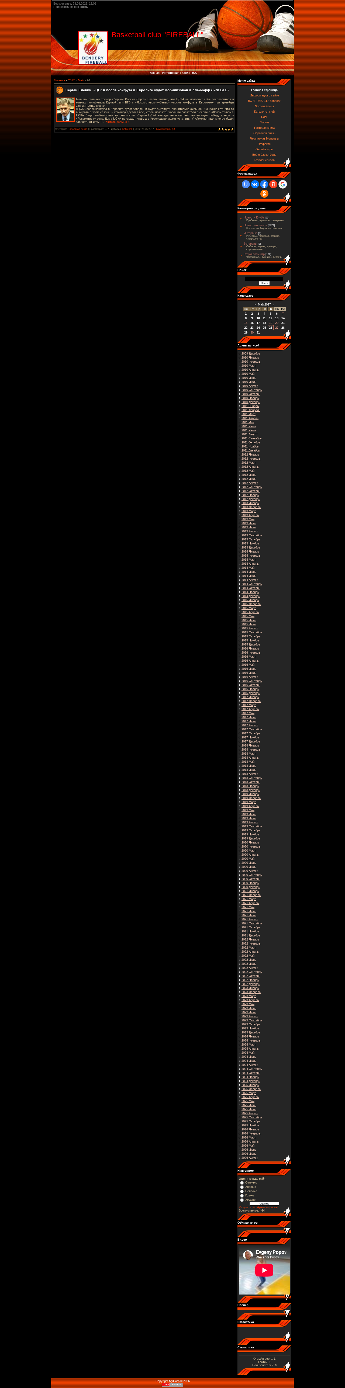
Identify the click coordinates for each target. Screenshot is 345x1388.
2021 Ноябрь (250, 931)
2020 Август (250, 870)
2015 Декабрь (251, 644)
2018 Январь (250, 745)
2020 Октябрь (251, 878)
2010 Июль (249, 381)
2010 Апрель (250, 369)
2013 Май (248, 519)
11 (264, 318)
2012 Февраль (251, 458)
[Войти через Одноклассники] (264, 194)
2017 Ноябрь (250, 737)
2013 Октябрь (251, 539)
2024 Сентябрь (252, 1068)
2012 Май (248, 470)
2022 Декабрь (251, 984)
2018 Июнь (249, 765)
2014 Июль (249, 575)
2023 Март (249, 996)
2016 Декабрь (251, 693)
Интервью (250, 233)
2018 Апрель (250, 757)
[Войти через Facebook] (264, 184)
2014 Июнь (249, 571)
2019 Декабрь (251, 838)
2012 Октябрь (251, 490)
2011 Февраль (251, 410)
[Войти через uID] (246, 184)
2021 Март (249, 899)
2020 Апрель (250, 854)
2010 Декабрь (251, 402)
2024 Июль (249, 1060)
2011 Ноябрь (250, 446)
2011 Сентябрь (252, 438)
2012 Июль (249, 478)
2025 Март (249, 1093)
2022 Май (248, 955)
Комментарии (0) (165, 129)
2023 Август (250, 1016)
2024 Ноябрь (250, 1076)
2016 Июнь (249, 668)
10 (258, 318)
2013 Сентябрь (252, 535)
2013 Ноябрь (250, 543)
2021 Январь (250, 891)
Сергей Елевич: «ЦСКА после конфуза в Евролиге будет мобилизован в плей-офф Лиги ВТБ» (147, 90)
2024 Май (248, 1052)
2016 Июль (249, 672)
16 (252, 322)
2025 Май (248, 1101)
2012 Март (249, 462)
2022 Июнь (249, 959)
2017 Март (249, 705)
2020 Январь (250, 842)
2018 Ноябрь (250, 785)
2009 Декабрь (251, 353)
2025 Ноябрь (250, 1125)
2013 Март (249, 511)
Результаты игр (254, 254)
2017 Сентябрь (252, 729)
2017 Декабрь (251, 741)
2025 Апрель (250, 1097)
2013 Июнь (249, 523)
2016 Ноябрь (250, 688)
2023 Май (248, 1004)
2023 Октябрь (251, 1024)
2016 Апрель (250, 660)
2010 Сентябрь (252, 389)
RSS (194, 72)
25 (264, 327)
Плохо (249, 1195)
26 (270, 327)
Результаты (247, 1207)
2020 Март (249, 850)
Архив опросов (267, 1207)
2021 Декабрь (251, 935)
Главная (154, 72)
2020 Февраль (251, 846)
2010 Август (250, 385)
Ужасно (250, 1199)
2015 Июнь (249, 620)
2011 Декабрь (251, 450)
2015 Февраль (251, 604)
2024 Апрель (250, 1048)
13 (276, 318)
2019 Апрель (250, 806)
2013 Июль (249, 527)
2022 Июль (249, 963)
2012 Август (250, 482)
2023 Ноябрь (250, 1028)
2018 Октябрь (251, 781)
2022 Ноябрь (250, 979)
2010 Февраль (251, 361)
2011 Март (249, 414)
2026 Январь (250, 1129)
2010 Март (249, 365)
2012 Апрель (250, 466)
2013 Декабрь (251, 547)
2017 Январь (250, 697)
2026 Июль (249, 1153)
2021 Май (248, 907)
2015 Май (248, 616)
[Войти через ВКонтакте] (255, 184)
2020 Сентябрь (252, 874)
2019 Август (250, 822)
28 (283, 327)
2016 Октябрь (251, 684)
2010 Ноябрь (250, 398)
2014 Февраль (251, 555)
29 (245, 332)
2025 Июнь (249, 1105)
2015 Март (249, 608)
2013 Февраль (251, 507)
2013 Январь (250, 503)
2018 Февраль (251, 749)
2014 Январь (250, 551)
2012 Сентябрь (252, 486)
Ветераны (250, 243)
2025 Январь (250, 1085)
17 (258, 322)
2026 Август (250, 1157)
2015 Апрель (250, 612)
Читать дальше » (117, 121)
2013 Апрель (250, 515)
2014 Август (250, 579)
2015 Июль (249, 624)
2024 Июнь (249, 1056)
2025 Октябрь (251, 1121)
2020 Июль (249, 866)
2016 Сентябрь (252, 680)
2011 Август (250, 434)
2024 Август (250, 1064)
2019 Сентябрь (252, 826)
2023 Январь (250, 988)
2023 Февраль (251, 992)
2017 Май (248, 713)
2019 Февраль (251, 798)
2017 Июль (249, 721)
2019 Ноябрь (250, 834)
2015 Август (250, 628)
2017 (71, 80)
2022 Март (249, 947)
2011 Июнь (249, 426)
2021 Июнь (249, 911)
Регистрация (170, 72)
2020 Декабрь (251, 887)
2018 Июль (249, 769)
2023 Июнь (249, 1008)
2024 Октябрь (251, 1072)
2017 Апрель (250, 709)
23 (252, 327)
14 (283, 318)
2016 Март (249, 656)
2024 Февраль (251, 1040)
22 (245, 327)
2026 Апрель (250, 1141)
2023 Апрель (250, 1000)
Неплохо (251, 1191)
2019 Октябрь (251, 830)
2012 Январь (250, 454)
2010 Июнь (249, 377)
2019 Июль (249, 818)
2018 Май (248, 761)
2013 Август (250, 531)
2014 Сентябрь (252, 583)
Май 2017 (264, 304)
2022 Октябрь (251, 975)
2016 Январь (250, 648)
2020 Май (248, 858)
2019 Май (248, 810)
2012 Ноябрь (250, 495)
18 (264, 322)
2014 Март (249, 559)
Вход (185, 72)
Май (81, 80)
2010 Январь (250, 357)
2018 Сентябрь (252, 777)
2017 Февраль (251, 701)
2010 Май (248, 373)
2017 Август (250, 725)
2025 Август (250, 1113)
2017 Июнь (249, 717)
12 (270, 318)
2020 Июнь (249, 862)
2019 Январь (250, 794)
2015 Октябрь (251, 636)
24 (258, 327)
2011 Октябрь (251, 442)
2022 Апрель (250, 951)
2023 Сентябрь (252, 1020)
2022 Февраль (251, 943)
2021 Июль (249, 915)
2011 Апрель (250, 418)
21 (283, 322)
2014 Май (248, 567)
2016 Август (250, 676)
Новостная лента (77, 129)
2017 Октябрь (251, 733)
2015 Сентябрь (252, 632)
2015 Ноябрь (250, 640)
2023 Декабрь (251, 1032)
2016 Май (248, 664)
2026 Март (249, 1137)
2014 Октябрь (251, 587)
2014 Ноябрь (250, 592)
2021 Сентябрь (252, 923)
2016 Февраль (251, 652)
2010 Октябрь (251, 393)
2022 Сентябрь (252, 971)
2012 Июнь (249, 474)
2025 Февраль (251, 1089)
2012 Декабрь (251, 499)
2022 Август (250, 967)
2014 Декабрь (251, 596)
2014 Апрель (250, 563)
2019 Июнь (249, 814)
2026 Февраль (251, 1133)
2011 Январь (250, 406)
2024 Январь (250, 1036)
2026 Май (248, 1145)
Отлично (251, 1182)
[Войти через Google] (282, 184)
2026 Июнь (249, 1149)
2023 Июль (249, 1012)
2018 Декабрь (251, 790)
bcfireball (127, 129)
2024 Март (249, 1044)
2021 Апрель (250, 903)
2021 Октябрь (251, 927)
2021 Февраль (251, 895)
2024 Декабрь (251, 1080)
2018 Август (250, 773)
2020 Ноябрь (250, 882)
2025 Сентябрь (252, 1117)
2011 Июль (249, 430)
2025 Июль (249, 1109)
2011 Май (248, 422)
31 (258, 332)
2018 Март (249, 753)
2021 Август (250, 919)
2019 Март (249, 802)
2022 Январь (250, 939)
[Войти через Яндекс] (273, 184)
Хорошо (250, 1186)
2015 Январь (250, 600)
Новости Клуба (254, 217)
